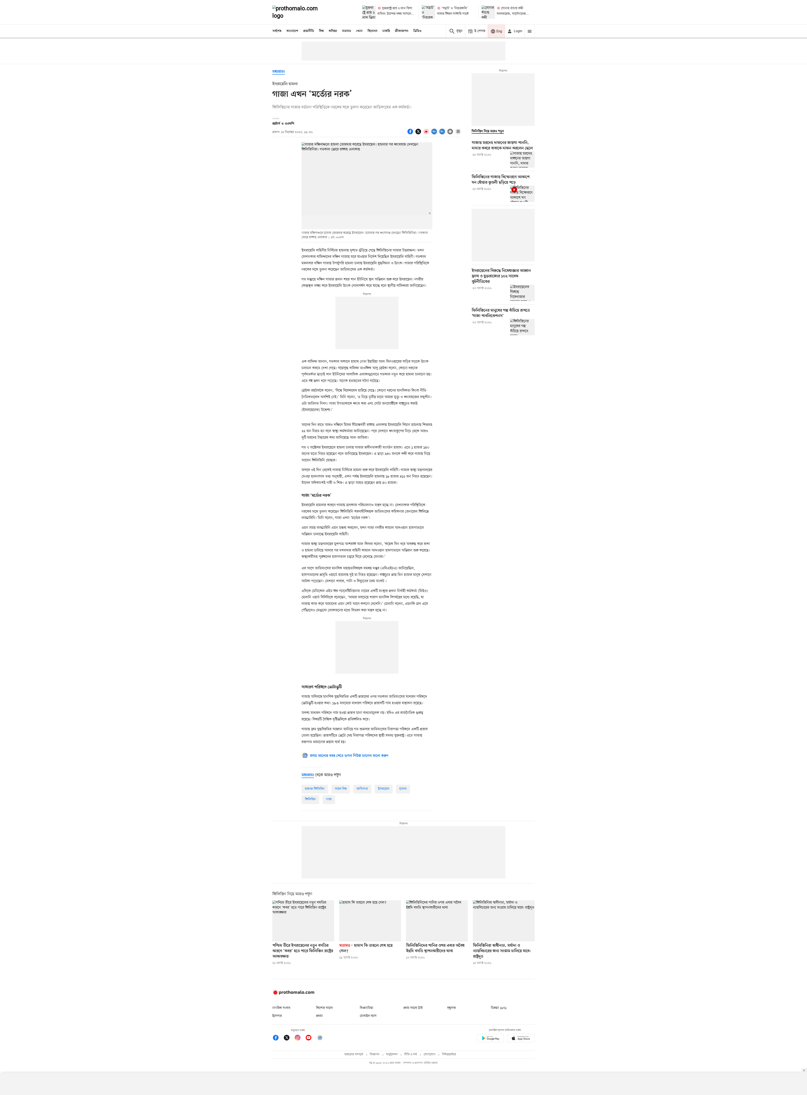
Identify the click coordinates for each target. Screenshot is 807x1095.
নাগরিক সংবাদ (281, 1008)
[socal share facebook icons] (411, 133)
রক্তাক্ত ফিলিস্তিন (315, 789)
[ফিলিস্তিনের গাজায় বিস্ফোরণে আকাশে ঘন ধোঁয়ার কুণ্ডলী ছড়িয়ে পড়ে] (522, 194)
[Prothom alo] (300, 12)
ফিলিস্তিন (310, 799)
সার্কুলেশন (392, 1055)
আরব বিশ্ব (341, 789)
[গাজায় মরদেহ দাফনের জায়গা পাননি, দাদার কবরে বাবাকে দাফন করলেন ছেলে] (522, 159)
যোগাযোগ (429, 1055)
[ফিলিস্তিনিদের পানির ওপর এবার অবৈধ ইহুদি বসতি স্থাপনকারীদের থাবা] (437, 920)
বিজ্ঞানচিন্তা (366, 1008)
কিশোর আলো (324, 1008)
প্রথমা (319, 1016)
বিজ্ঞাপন (374, 1055)
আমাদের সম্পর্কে (353, 1055)
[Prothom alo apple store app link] (521, 1038)
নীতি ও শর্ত (410, 1055)
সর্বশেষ (277, 31)
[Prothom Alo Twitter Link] (288, 1038)
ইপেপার (277, 1016)
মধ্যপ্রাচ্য (278, 71)
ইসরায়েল (383, 789)
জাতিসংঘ (362, 789)
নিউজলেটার (449, 1055)
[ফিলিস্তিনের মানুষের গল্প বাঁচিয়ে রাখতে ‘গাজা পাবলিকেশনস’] (522, 327)
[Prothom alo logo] (293, 993)
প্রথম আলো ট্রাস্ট (413, 1008)
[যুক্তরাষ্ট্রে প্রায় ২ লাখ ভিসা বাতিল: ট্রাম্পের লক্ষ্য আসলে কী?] (369, 12)
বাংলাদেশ (292, 31)
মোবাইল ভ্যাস (368, 1016)
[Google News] (320, 1038)
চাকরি (386, 31)
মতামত (346, 31)
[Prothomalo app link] (490, 1038)
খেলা (359, 31)
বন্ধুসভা (451, 1008)
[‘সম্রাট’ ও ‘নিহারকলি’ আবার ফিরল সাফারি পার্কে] (428, 12)
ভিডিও (417, 31)
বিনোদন (372, 31)
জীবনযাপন (401, 31)
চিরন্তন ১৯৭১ (498, 1008)
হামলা (403, 789)
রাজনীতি (308, 31)
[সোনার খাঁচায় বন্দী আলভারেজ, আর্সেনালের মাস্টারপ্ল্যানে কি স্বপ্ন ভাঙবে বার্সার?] (488, 12)
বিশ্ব (321, 31)
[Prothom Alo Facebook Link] (277, 1038)
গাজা (329, 799)
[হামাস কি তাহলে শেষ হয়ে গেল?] (370, 920)
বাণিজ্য (333, 31)
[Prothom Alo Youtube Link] (310, 1038)
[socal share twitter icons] (419, 133)
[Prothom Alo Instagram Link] (299, 1038)
